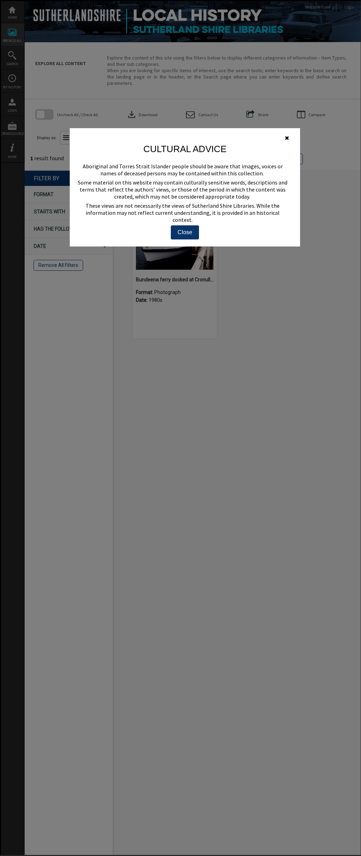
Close (185, 232)
